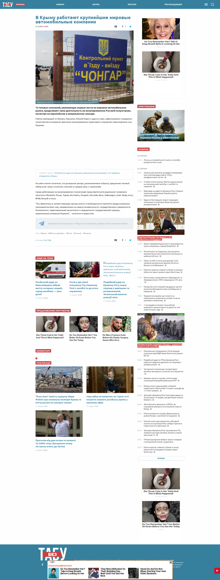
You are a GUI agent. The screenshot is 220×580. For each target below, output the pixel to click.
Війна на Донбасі (57, 233)
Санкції (78, 233)
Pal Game (161, 529)
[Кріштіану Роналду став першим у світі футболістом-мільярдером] (160, 222)
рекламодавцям (173, 4)
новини (60, 4)
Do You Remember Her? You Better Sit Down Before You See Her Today (83, 337)
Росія (69, 233)
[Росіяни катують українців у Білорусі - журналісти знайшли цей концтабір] (160, 328)
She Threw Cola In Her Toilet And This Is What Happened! (161, 492)
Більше (160, 458)
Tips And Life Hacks (161, 496)
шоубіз (96, 4)
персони (132, 4)
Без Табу (47, 240)
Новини (87, 233)
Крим (44, 233)
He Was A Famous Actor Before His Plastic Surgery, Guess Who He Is (115, 337)
